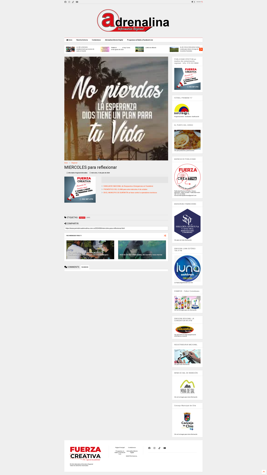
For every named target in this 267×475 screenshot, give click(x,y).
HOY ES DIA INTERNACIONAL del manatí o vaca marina (141, 255)
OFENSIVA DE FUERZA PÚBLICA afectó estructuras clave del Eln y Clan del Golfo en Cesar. (188, 49)
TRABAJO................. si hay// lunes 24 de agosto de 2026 (84, 48)
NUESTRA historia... (132, 456)
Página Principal (120, 447)
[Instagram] (69, 2)
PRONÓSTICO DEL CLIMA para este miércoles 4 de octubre (125, 189)
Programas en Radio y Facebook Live (140, 40)
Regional (74, 163)
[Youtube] (77, 2)
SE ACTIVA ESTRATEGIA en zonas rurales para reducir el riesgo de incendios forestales (154, 49)
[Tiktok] (73, 2)
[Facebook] (65, 2)
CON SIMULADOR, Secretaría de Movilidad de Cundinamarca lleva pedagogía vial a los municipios (88, 254)
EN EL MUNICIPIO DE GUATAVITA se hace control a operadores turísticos (130, 193)
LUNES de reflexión (115, 47)
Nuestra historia (82, 40)
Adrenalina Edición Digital (114, 40)
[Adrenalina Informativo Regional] (133, 35)
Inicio (70, 40)
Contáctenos (96, 40)
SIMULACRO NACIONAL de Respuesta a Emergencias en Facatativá (128, 186)
